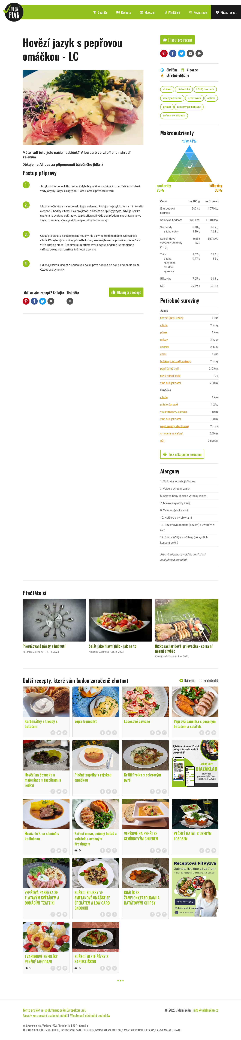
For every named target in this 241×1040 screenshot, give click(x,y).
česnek (164, 347)
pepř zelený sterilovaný (174, 426)
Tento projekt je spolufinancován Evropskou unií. (54, 1010)
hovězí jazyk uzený (171, 318)
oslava (211, 98)
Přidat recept (226, 12)
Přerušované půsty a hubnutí (44, 646)
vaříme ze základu (174, 115)
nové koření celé (170, 375)
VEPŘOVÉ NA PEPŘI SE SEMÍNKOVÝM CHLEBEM (141, 835)
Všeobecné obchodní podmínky (90, 1015)
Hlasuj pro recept (126, 292)
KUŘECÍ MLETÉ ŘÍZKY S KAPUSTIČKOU (91, 959)
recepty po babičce (189, 106)
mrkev (164, 339)
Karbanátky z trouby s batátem (41, 723)
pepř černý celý (169, 368)
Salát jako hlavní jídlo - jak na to (112, 646)
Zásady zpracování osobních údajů (45, 1015)
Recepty (123, 12)
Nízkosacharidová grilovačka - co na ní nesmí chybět (183, 648)
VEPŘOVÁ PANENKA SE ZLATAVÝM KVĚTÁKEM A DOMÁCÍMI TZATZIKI (42, 897)
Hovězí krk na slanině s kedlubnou (42, 835)
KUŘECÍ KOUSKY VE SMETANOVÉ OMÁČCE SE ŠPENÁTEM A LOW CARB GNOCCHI (92, 900)
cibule (164, 325)
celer (163, 354)
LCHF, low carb (205, 89)
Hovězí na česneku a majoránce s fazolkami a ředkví (43, 780)
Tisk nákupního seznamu (182, 454)
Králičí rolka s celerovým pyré (142, 777)
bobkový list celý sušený (175, 361)
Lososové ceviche (137, 721)
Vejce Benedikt (85, 721)
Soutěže (100, 12)
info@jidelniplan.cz (205, 1010)
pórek (163, 332)
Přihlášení (171, 12)
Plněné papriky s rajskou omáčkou (92, 777)
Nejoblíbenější (211, 680)
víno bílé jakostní (170, 383)
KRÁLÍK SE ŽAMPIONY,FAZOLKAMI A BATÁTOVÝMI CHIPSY (142, 897)
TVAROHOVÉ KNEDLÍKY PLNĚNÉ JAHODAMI (41, 959)
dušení (167, 89)
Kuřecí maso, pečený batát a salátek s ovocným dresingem (95, 838)
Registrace (198, 12)
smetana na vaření (171, 433)
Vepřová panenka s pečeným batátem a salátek (195, 723)
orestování (194, 98)
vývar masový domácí (173, 411)
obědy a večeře (172, 98)
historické (184, 89)
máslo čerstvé (169, 404)
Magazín (147, 12)
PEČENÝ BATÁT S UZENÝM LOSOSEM (193, 835)
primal (167, 106)
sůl (162, 440)
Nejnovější (189, 680)
